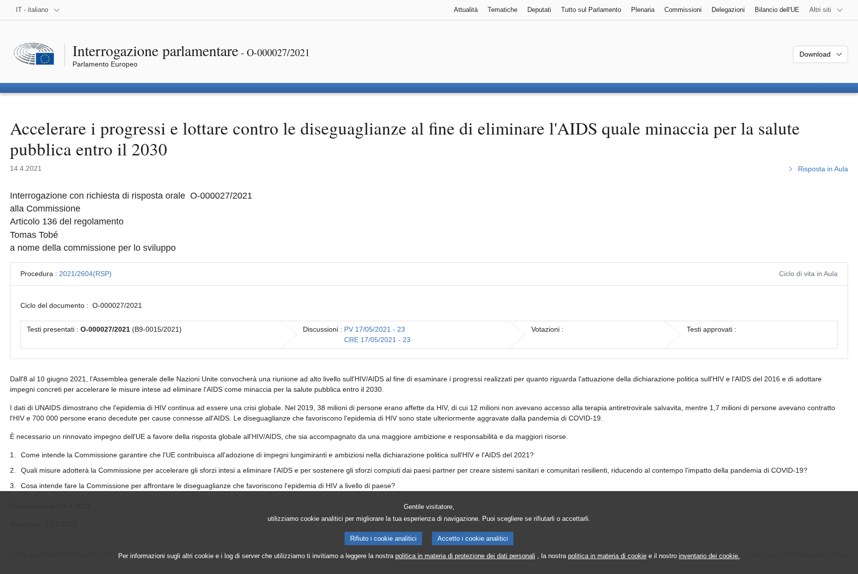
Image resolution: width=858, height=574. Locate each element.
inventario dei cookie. (709, 556)
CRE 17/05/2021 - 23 (377, 340)
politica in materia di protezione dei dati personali (465, 556)
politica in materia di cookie (607, 556)
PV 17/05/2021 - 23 (374, 329)
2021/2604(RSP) (85, 274)
